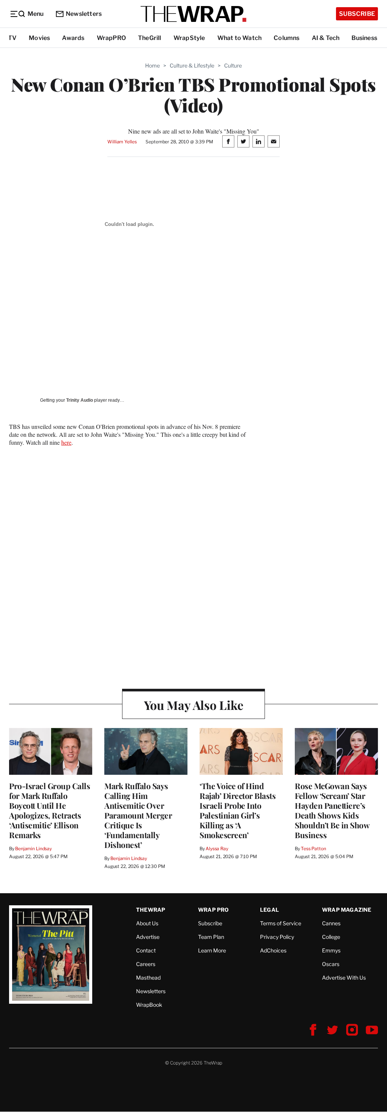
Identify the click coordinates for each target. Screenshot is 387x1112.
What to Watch (239, 37)
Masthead (148, 977)
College (331, 937)
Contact (146, 950)
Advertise (147, 937)
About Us (147, 923)
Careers (145, 964)
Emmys (331, 950)
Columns (286, 37)
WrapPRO (111, 37)
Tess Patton (313, 848)
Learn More (212, 950)
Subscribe (357, 13)
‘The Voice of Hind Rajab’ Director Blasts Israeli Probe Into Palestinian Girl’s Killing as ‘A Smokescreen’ (238, 810)
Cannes (331, 923)
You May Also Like (193, 705)
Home (152, 65)
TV (12, 37)
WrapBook (149, 1004)
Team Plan (211, 937)
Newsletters (84, 13)
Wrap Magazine (347, 909)
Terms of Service (280, 923)
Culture (233, 65)
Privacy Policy (277, 937)
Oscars (330, 964)
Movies (39, 37)
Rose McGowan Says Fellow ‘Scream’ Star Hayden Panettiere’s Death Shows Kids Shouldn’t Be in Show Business (332, 810)
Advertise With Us (344, 977)
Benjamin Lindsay (33, 848)
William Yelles (121, 141)
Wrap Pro (213, 909)
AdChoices (273, 950)
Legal (269, 909)
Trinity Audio (79, 400)
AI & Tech (326, 37)
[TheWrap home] (193, 14)
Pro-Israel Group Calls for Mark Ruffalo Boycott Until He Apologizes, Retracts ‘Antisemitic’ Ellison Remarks (49, 810)
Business (364, 37)
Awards (73, 37)
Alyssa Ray (217, 848)
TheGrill (149, 37)
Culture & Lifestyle (192, 65)
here (66, 442)
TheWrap (150, 909)
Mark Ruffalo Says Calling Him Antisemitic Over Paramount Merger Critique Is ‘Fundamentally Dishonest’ (138, 815)
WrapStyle (189, 37)
